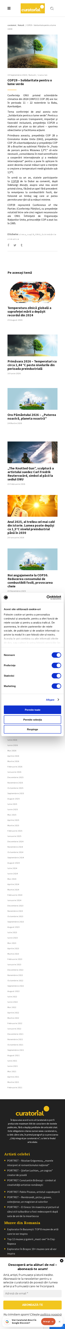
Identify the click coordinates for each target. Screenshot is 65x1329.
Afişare (50, 699)
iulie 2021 (12, 1060)
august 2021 (14, 1055)
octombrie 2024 (15, 852)
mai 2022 (12, 1007)
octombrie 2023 (15, 916)
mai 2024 (12, 879)
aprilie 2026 (13, 756)
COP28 (15, 181)
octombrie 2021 (15, 1044)
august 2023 (14, 927)
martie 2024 (13, 889)
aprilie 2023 (13, 948)
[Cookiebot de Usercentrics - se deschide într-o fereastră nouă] (46, 597)
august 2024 (14, 863)
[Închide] (59, 1321)
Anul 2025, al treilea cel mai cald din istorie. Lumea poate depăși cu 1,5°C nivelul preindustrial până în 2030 (31, 527)
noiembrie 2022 (15, 975)
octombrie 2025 (15, 788)
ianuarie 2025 (14, 836)
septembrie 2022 (16, 986)
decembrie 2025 (16, 777)
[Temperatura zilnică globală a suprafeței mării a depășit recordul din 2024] (33, 292)
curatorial (12, 25)
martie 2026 (13, 761)
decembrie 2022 (16, 970)
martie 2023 (13, 954)
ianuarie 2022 (14, 1028)
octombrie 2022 (15, 980)
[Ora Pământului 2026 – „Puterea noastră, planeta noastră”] (33, 399)
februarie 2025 (15, 831)
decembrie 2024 (16, 841)
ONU (38, 234)
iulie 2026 (12, 740)
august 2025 (14, 798)
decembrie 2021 (16, 1034)
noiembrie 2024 (15, 847)
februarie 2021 (15, 1087)
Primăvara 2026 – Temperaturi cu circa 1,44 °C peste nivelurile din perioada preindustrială (32, 365)
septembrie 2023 (16, 921)
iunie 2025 (13, 809)
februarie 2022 (15, 1023)
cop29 (30, 234)
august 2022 (14, 991)
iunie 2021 (13, 1066)
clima (22, 234)
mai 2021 (12, 1071)
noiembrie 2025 (15, 782)
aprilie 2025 (13, 820)
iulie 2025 (12, 804)
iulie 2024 (12, 868)
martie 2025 (13, 825)
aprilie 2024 (13, 884)
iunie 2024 (13, 873)
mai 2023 (12, 943)
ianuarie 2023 (14, 964)
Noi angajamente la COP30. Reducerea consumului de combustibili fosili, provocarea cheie (30, 580)
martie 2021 (13, 1082)
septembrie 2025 (16, 793)
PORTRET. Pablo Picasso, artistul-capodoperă (33, 1191)
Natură (21, 25)
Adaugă (46, 1321)
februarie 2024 (15, 895)
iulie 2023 (12, 932)
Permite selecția (32, 719)
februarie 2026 (15, 766)
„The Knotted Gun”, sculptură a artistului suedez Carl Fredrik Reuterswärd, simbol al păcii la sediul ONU (31, 473)
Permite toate (32, 709)
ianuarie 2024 (14, 900)
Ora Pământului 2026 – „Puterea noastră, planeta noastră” (32, 416)
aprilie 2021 (13, 1076)
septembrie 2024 (16, 857)
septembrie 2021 (16, 1050)
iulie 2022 (12, 996)
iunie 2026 (13, 745)
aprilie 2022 (13, 1012)
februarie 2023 (15, 959)
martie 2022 (13, 1018)
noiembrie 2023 (15, 911)
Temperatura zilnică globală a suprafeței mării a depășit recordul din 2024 (29, 311)
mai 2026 (12, 750)
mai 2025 (12, 814)
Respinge (32, 729)
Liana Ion (43, 75)
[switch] (56, 665)
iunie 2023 (13, 937)
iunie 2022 (13, 1002)
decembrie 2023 (16, 905)
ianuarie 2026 (14, 772)
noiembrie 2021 (15, 1039)
